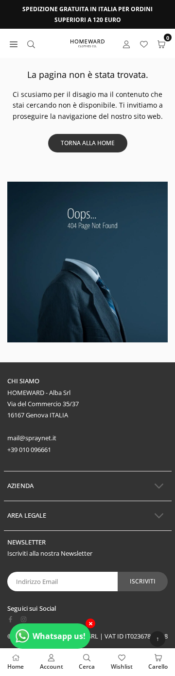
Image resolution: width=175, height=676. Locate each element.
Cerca (87, 666)
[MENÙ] (13, 44)
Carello (158, 666)
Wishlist (122, 666)
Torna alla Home (88, 143)
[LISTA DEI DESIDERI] (144, 44)
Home (15, 666)
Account (51, 666)
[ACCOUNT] (126, 44)
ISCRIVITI (143, 581)
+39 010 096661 (29, 449)
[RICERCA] (31, 44)
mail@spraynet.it (31, 437)
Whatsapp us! (59, 636)
